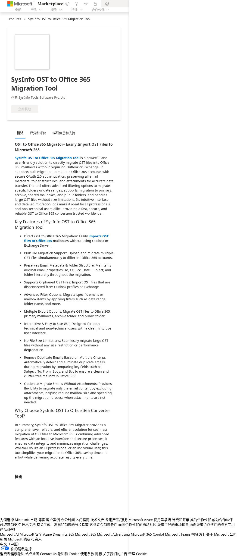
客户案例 (53, 519)
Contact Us (48, 553)
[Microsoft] (19, 3)
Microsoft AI (9, 534)
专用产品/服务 (116, 519)
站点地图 (32, 553)
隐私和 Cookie (68, 553)
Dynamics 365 (63, 534)
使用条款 (87, 553)
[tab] (21, 133)
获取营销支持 (10, 524)
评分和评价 (38, 133)
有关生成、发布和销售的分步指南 (63, 524)
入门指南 (83, 519)
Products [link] (14, 19)
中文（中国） (10, 544)
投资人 (36, 539)
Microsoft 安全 (31, 534)
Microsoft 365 (85, 534)
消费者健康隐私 (12, 553)
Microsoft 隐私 (19, 539)
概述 (20, 133)
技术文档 (97, 519)
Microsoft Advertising (113, 534)
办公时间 (68, 519)
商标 (98, 553)
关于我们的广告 (115, 553)
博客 (41, 519)
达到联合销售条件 (103, 524)
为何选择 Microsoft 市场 (18, 519)
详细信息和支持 (64, 133)
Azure (47, 534)
